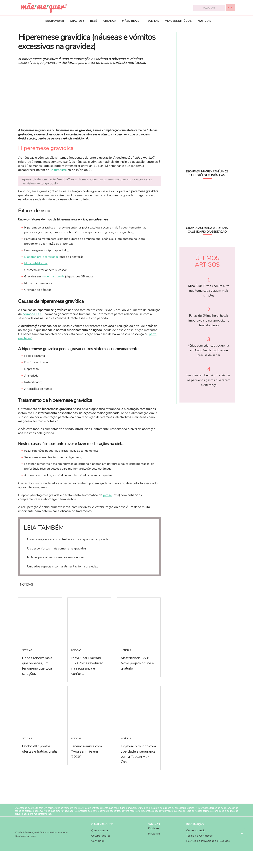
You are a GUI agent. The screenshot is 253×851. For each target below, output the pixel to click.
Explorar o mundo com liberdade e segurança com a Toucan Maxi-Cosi (138, 754)
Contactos (98, 841)
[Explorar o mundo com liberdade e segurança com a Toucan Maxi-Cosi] (138, 709)
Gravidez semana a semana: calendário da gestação (207, 230)
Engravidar (54, 21)
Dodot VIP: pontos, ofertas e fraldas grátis (40, 749)
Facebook (153, 828)
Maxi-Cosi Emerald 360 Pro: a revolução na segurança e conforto (87, 665)
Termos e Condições (199, 835)
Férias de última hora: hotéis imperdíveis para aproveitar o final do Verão (208, 320)
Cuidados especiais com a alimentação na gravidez (62, 566)
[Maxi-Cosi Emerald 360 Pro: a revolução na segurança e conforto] (89, 621)
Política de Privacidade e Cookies (208, 841)
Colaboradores (101, 835)
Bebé (93, 21)
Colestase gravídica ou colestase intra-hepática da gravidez (68, 539)
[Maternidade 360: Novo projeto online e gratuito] (138, 621)
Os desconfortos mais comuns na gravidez (56, 548)
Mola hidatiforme (35, 263)
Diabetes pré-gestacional (41, 257)
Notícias (205, 21)
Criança (109, 21)
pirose (107, 495)
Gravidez (77, 21)
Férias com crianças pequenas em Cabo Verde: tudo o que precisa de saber (209, 350)
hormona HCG (32, 314)
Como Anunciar (196, 830)
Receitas (152, 21)
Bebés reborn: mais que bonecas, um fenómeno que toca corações (37, 665)
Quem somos (100, 830)
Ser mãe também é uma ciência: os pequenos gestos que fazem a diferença (209, 380)
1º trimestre (58, 170)
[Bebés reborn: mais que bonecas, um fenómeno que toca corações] (40, 621)
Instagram (154, 833)
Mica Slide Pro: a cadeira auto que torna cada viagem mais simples (208, 291)
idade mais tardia (53, 276)
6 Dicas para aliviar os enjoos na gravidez (55, 557)
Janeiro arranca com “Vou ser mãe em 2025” (86, 751)
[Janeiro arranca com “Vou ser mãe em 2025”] (89, 709)
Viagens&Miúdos (178, 21)
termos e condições (213, 811)
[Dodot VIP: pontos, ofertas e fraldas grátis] (40, 709)
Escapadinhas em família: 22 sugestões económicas (207, 173)
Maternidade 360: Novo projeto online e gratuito (137, 663)
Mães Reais (131, 21)
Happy (33, 836)
